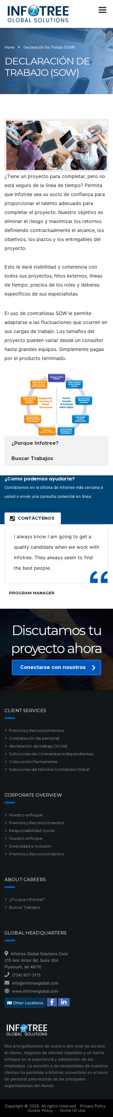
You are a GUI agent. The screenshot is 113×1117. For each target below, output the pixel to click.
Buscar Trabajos (32, 458)
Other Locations (27, 1002)
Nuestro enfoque (25, 814)
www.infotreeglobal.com (35, 991)
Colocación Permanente (33, 761)
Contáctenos (36, 518)
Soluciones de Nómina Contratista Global (49, 769)
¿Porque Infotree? (34, 443)
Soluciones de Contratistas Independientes (51, 753)
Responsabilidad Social (32, 830)
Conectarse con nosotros (53, 667)
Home (9, 47)
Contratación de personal (34, 738)
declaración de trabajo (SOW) (38, 746)
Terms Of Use (73, 1110)
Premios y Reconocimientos (36, 730)
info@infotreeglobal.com (35, 983)
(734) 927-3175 (26, 975)
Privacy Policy (92, 1106)
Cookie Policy (39, 1110)
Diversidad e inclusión (30, 846)
